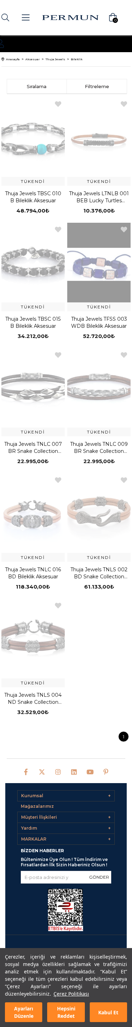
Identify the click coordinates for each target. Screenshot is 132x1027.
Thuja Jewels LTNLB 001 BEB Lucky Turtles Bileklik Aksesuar (99, 197)
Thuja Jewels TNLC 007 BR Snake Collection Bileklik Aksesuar (33, 448)
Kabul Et (108, 1012)
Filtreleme (97, 86)
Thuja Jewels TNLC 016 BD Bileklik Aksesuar (33, 573)
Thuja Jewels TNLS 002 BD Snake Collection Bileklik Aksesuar (98, 573)
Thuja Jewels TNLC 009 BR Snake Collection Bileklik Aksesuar (99, 448)
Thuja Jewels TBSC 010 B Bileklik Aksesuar (33, 197)
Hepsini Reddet (66, 1012)
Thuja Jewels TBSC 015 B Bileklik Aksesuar (33, 322)
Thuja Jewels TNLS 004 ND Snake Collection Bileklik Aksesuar (33, 699)
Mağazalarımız (37, 806)
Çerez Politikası (71, 993)
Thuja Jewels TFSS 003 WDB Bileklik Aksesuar (99, 322)
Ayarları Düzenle (23, 1012)
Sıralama (36, 86)
